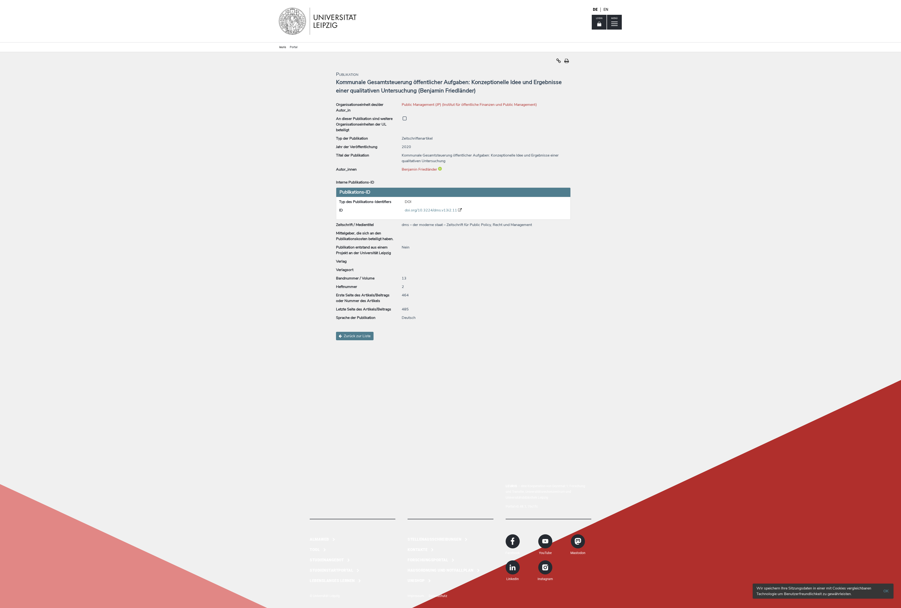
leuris (282, 47)
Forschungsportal (428, 560)
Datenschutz (438, 596)
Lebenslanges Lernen (332, 580)
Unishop (416, 580)
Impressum (416, 596)
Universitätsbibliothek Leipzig (527, 497)
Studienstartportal (331, 570)
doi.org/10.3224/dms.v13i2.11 (431, 210)
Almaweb (319, 539)
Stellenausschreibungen (434, 539)
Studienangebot (327, 560)
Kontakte (418, 549)
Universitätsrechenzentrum (545, 491)
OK (886, 591)
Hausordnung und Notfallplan (440, 570)
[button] (559, 62)
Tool (315, 549)
